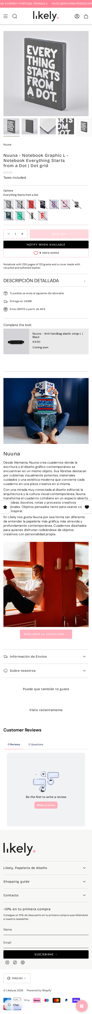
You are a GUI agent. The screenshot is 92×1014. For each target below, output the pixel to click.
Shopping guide (16, 882)
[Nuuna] (46, 584)
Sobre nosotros (23, 671)
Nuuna (7, 144)
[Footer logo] (19, 849)
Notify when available (46, 245)
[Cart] (86, 16)
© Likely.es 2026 (13, 990)
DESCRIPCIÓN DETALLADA (31, 281)
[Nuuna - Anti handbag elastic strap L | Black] (16, 341)
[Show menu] (5, 16)
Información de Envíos (28, 656)
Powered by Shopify (39, 990)
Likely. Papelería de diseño (25, 868)
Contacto (11, 895)
